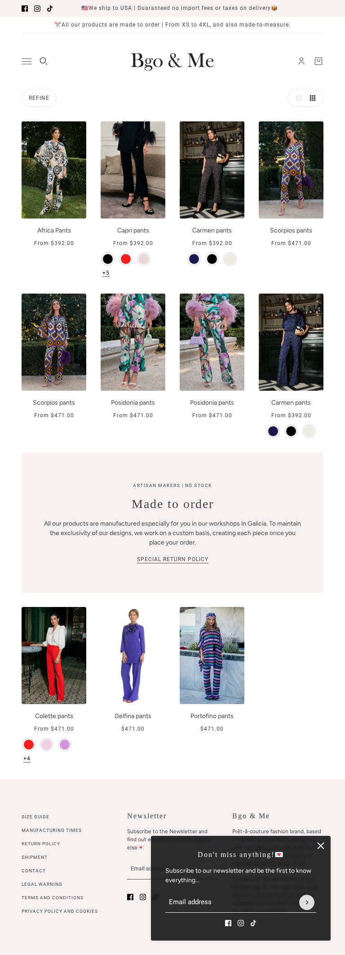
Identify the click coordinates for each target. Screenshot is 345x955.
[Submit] (306, 902)
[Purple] (64, 744)
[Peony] (46, 744)
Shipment (35, 857)
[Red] (125, 259)
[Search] (44, 61)
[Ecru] (230, 259)
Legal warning (42, 884)
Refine (39, 98)
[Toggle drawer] (26, 61)
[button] (296, 98)
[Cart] (318, 61)
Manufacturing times (52, 830)
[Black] (107, 259)
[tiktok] (50, 8)
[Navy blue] (194, 259)
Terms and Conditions (53, 897)
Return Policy (41, 843)
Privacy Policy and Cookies (60, 911)
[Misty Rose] (143, 259)
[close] (320, 845)
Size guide (35, 816)
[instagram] (37, 8)
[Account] (301, 61)
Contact (34, 870)
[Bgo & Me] (172, 61)
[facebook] (25, 8)
